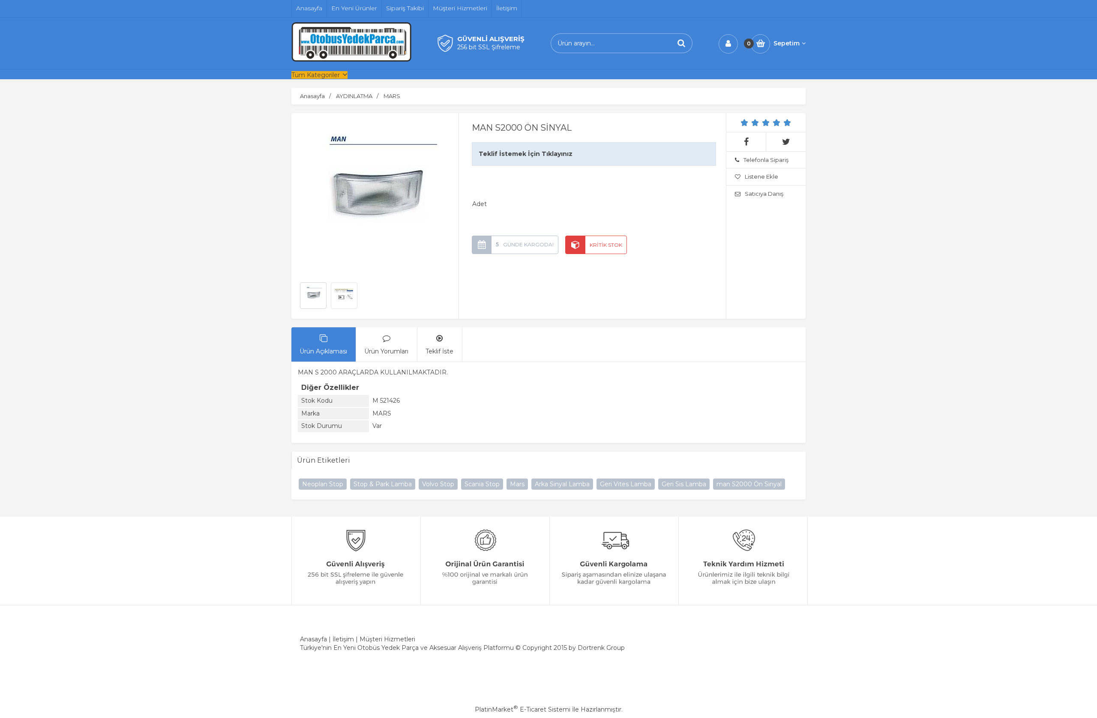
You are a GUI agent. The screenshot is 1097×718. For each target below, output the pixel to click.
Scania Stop (482, 484)
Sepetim (786, 43)
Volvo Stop (438, 484)
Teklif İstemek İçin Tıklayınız (525, 154)
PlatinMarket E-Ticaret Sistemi (522, 709)
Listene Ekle (761, 176)
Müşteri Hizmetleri (387, 639)
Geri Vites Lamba (625, 484)
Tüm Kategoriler (315, 75)
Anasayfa (313, 639)
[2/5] (750, 122)
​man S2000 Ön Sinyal (749, 484)
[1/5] (744, 122)
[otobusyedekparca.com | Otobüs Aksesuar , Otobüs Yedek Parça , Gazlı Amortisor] (351, 59)
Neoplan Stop (322, 484)
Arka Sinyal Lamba (562, 484)
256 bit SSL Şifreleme (488, 47)
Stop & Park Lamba (383, 484)
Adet (479, 204)
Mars (517, 484)
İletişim (343, 639)
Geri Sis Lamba (684, 484)
